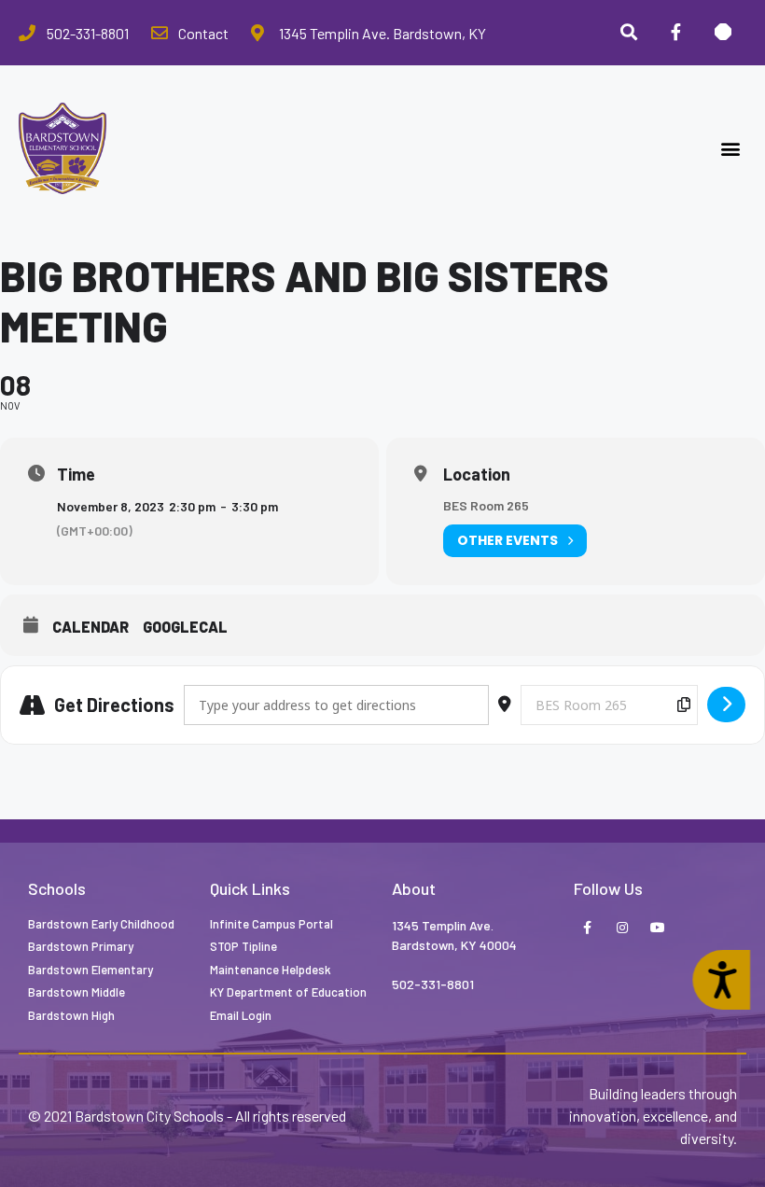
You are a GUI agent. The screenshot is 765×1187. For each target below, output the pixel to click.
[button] (731, 148)
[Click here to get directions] (726, 704)
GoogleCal (185, 626)
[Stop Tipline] (723, 32)
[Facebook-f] (587, 928)
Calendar (90, 626)
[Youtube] (658, 928)
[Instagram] (622, 928)
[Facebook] (675, 32)
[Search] (628, 32)
